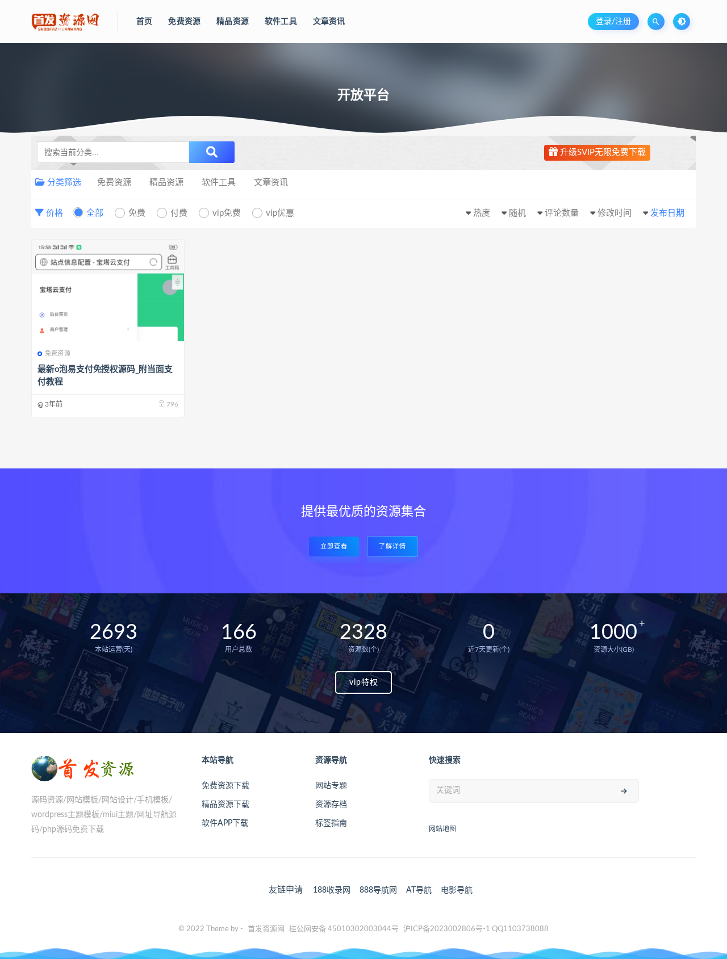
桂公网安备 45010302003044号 (344, 929)
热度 (481, 213)
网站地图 (442, 829)
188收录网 (331, 890)
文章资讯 (271, 182)
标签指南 (331, 823)
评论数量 (562, 213)
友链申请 (286, 890)
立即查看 (334, 546)
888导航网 (378, 890)
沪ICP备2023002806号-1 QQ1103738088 (476, 929)
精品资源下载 (225, 805)
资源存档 (331, 805)
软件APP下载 (225, 823)
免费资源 (114, 182)
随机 (517, 213)
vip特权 (363, 682)
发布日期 (667, 213)
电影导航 (457, 890)
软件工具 (219, 182)
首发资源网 (266, 929)
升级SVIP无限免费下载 (602, 152)
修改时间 (615, 213)
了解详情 (392, 546)
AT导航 (419, 890)
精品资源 (166, 182)
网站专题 (331, 786)
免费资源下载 (225, 786)
